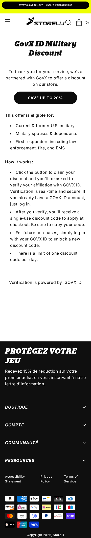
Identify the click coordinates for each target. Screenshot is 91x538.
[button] (67, 22)
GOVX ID (73, 282)
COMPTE (14, 424)
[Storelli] (45, 21)
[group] (45, 5)
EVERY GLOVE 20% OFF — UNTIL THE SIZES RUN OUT (45, 5)
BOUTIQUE (16, 407)
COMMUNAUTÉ (21, 442)
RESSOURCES (19, 460)
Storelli (58, 535)
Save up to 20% (45, 98)
